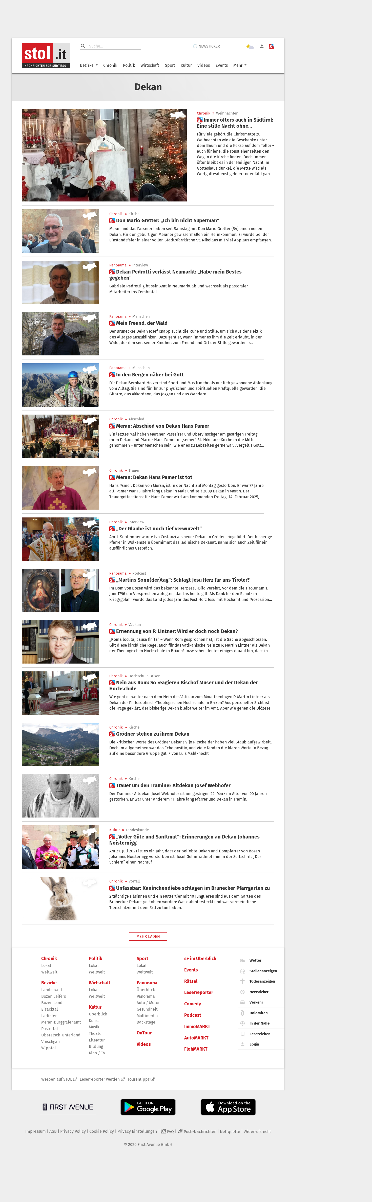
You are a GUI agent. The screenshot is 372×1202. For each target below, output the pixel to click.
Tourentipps (139, 1079)
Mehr (237, 65)
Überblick (98, 1014)
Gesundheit (147, 1009)
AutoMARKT (196, 1038)
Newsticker (259, 992)
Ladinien (49, 1015)
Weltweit (49, 972)
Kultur (186, 65)
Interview (140, 265)
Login (254, 1044)
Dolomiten (259, 1013)
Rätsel (190, 981)
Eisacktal (49, 1009)
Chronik (110, 65)
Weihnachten (227, 113)
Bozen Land (52, 1002)
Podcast (139, 573)
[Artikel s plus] (104, 155)
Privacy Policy (73, 1131)
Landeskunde (137, 830)
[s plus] (271, 46)
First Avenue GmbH (155, 1144)
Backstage (146, 1022)
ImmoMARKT (197, 1026)
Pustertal (49, 1028)
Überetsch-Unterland (60, 1035)
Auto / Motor (148, 1002)
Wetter (255, 960)
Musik (94, 1027)
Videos (203, 65)
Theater (96, 1033)
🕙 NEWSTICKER (206, 46)
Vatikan (135, 625)
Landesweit (51, 989)
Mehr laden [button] (148, 936)
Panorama (118, 265)
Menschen (141, 316)
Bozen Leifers (53, 996)
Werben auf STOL (56, 1079)
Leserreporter (198, 992)
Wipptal (48, 1048)
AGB (53, 1131)
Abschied (136, 419)
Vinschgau (50, 1041)
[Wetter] (250, 46)
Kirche (134, 214)
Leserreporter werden (100, 1079)
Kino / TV (97, 1053)
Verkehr (256, 1002)
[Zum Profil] (261, 46)
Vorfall (134, 881)
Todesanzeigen (262, 981)
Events (222, 65)
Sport (170, 65)
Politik (129, 65)
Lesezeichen (260, 1034)
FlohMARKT (196, 1049)
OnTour (144, 1033)
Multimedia (147, 1015)
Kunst (94, 1020)
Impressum (35, 1131)
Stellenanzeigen (263, 971)
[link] (235, 123)
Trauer (134, 470)
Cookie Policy (101, 1131)
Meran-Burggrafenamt (61, 1022)
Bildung (96, 1046)
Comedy (192, 1004)
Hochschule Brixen (144, 676)
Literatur (97, 1040)
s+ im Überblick (200, 958)
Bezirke (87, 65)
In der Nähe (260, 1023)
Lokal (46, 965)
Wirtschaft (149, 65)
